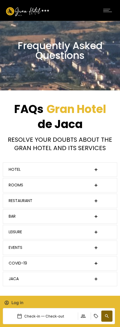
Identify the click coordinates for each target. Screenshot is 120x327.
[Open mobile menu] (108, 10)
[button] (106, 316)
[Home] (28, 15)
